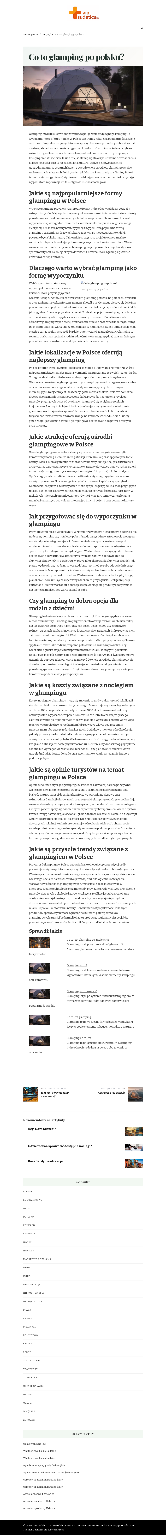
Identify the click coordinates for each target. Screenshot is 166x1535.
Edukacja (29, 1225)
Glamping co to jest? (79, 1038)
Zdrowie (29, 1420)
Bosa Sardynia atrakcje (45, 1161)
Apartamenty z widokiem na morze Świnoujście (51, 1472)
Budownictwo (32, 1200)
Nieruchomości (33, 1293)
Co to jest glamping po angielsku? (88, 939)
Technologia (32, 1360)
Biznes (27, 1191)
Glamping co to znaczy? (82, 991)
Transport (30, 1369)
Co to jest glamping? (79, 1017)
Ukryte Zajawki (33, 1386)
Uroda (27, 1394)
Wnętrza (29, 1411)
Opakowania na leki (34, 1443)
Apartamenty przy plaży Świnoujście (44, 1465)
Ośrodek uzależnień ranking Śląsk (43, 1479)
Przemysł (29, 1327)
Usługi (27, 1403)
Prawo (27, 1318)
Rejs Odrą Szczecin (42, 1129)
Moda (26, 1267)
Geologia (29, 1233)
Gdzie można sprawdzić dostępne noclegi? (60, 1146)
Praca (27, 1310)
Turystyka (30, 1377)
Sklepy (27, 1343)
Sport (27, 1352)
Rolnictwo (30, 1335)
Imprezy (28, 1250)
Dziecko (28, 1217)
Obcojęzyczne (32, 1301)
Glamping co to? (77, 965)
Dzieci (27, 1208)
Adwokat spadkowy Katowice (40, 1501)
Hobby (27, 1242)
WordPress (57, 1529)
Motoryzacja (32, 1284)
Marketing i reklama (37, 1259)
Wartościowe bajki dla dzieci (40, 1451)
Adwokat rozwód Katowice (38, 1493)
